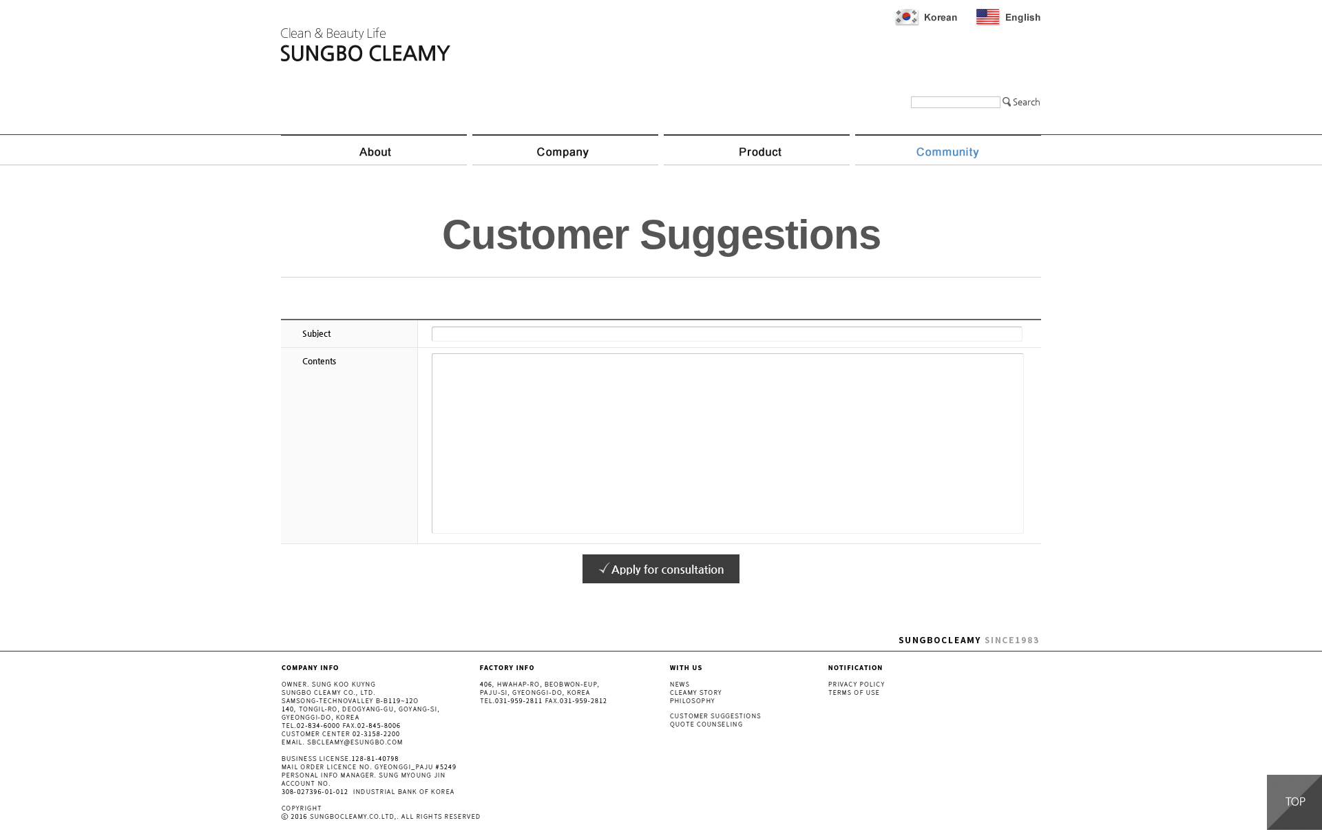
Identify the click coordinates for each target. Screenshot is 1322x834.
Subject (316, 333)
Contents (319, 361)
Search (1026, 101)
